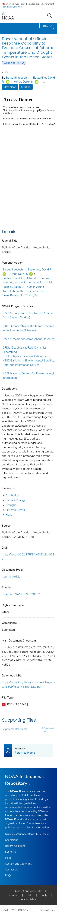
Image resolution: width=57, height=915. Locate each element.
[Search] (50, 15)
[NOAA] (8, 16)
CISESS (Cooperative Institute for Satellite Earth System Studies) (28, 315)
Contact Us (11, 869)
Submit (9, 852)
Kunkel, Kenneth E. (14, 291)
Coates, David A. (13, 278)
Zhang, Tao (32, 295)
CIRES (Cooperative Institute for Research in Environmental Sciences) (28, 328)
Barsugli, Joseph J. (17, 78)
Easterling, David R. (40, 269)
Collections (11, 840)
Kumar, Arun (34, 287)
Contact (13, 895)
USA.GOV (23, 910)
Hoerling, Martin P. (14, 282)
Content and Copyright (18, 864)
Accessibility (28, 899)
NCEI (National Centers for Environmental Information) (28, 376)
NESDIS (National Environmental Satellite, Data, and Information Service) (29, 363)
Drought (11, 505)
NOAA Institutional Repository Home (27, 834)
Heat (9, 514)
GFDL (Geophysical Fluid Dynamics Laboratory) (25, 350)
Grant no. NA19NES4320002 (21, 594)
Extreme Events (15, 510)
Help (8, 858)
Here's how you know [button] (13, 6)
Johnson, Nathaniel (40, 282)
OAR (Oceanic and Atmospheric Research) (29, 339)
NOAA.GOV (8, 910)
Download (10, 87)
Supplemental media (14, 729)
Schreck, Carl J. (37, 291)
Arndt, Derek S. (23, 82)
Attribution (12, 495)
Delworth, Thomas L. (39, 278)
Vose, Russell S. (13, 295)
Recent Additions (15, 846)
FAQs (8, 875)
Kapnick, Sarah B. (13, 287)
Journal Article (11, 576)
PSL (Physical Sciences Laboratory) (26, 356)
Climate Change (15, 500)
